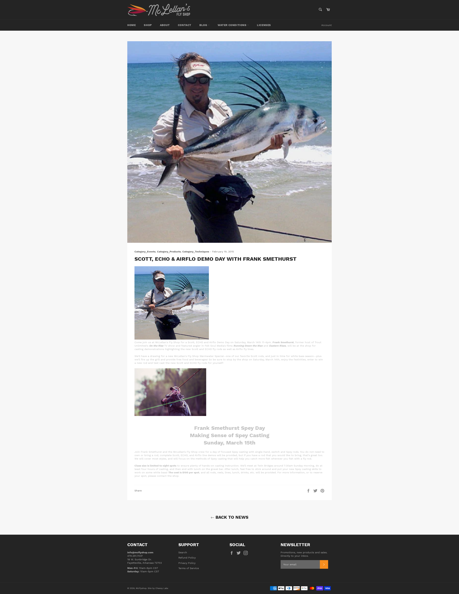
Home (131, 25)
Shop (148, 25)
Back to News (231, 517)
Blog (203, 25)
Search (182, 552)
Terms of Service (188, 568)
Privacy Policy (186, 563)
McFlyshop (141, 588)
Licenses (264, 25)
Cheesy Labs (161, 588)
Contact (184, 25)
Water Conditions (232, 25)
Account (326, 25)
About (165, 25)
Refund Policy (187, 557)
